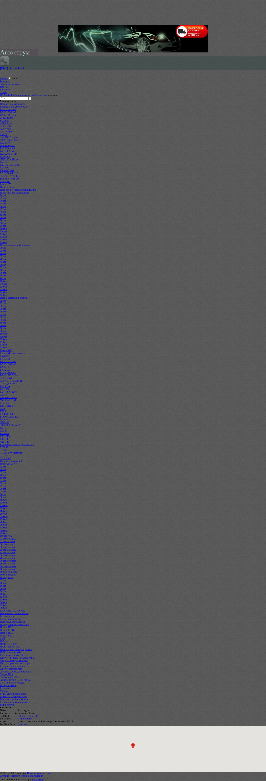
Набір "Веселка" (8, 644)
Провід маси (6, 577)
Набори (4, 641)
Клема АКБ (6, 350)
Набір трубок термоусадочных (16, 649)
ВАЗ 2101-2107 (8, 109)
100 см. (4, 500)
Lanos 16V (5, 184)
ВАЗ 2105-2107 (8, 361)
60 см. (3, 483)
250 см (3, 605)
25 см (3, 198)
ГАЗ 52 (3, 162)
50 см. (3, 477)
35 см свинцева (8, 549)
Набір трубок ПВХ (10, 646)
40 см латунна (7, 558)
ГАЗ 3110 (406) (7, 148)
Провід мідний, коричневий (14, 192)
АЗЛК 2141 (6, 126)
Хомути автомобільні (11, 668)
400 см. (4, 530)
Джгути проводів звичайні (14, 660)
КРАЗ (3, 411)
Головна (4, 81)
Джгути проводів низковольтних (17, 657)
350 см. (4, 527)
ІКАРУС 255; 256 (9, 416)
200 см (3, 602)
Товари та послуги (10, 84)
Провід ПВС (6, 627)
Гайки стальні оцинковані (13, 696)
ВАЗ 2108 (5, 367)
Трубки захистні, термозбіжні (15, 671)
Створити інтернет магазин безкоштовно (21, 776)
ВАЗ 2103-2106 (8, 364)
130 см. (4, 505)
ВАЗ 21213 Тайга (9, 375)
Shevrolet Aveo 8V (9, 176)
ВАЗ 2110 (5, 369)
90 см (3, 225)
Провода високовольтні (12, 104)
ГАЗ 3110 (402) (7, 145)
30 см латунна (7, 547)
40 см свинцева (8, 555)
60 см (3, 217)
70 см (3, 220)
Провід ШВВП (8, 630)
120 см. (4, 502)
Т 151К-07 (5, 458)
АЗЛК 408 (5, 129)
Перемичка (6, 536)
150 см (3, 242)
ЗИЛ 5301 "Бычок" (10, 425)
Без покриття (7, 616)
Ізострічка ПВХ (8, 685)
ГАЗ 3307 (5, 167)
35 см (3, 203)
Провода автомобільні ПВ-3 (14, 624)
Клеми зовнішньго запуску (14, 655)
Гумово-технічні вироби (12, 666)
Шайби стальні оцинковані (14, 702)
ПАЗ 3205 (5, 419)
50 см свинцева (8, 560)
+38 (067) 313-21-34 (28, 716)
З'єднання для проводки (12, 682)
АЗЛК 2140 (6, 123)
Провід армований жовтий (14, 297)
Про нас (4, 87)
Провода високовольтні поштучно (18, 189)
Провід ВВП (6, 635)
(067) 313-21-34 (12, 68)
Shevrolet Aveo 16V (10, 178)
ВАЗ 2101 (5, 358)
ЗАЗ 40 (3, 394)
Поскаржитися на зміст (39, 773)
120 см (3, 234)
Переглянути (24, 724)
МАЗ (2, 408)
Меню (15, 78)
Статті (3, 92)
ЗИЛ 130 (4, 422)
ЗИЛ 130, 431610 (9, 159)
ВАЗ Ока (4, 120)
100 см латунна (8, 574)
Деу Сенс (5, 403)
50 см (3, 212)
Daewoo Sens (7, 187)
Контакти (5, 89)
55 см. (3, 480)
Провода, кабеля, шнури (13, 621)
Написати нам (25, 718)
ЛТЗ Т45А (5, 436)
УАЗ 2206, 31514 (8, 153)
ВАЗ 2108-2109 (8, 112)
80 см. (3, 494)
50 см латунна (7, 563)
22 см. (3, 466)
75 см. (3, 491)
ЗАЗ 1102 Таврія (8, 137)
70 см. (3, 488)
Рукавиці (5, 688)
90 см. (3, 497)
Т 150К (4, 450)
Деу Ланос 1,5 (7, 405)
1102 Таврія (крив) (9, 140)
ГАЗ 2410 (5, 142)
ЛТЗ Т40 (4, 441)
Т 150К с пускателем (11, 452)
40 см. (3, 475)
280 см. (4, 522)
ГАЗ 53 (3, 430)
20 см (3, 195)
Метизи (4, 691)
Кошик (4, 78)
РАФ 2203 (5, 156)
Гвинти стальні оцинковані (14, 699)
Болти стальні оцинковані (13, 693)
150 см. (4, 508)
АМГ (2, 638)
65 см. (3, 486)
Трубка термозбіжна (10, 677)
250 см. (4, 519)
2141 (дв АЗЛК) (8, 383)
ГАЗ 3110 (5, 389)
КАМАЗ (4, 433)
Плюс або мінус (8, 464)
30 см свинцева (8, 544)
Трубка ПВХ (6, 674)
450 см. (4, 533)
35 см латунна (7, 552)
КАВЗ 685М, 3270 (9, 173)
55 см (3, 214)
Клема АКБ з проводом (12, 353)
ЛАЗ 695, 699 (7, 170)
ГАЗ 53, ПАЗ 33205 (10, 165)
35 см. (3, 472)
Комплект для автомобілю (13, 106)
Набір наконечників (10, 652)
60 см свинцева (8, 566)
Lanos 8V (5, 181)
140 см (3, 239)
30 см (3, 201)
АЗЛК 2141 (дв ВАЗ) (11, 381)
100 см (3, 228)
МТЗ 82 (4, 447)
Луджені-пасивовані (10, 619)
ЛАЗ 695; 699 (7, 414)
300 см (3, 608)
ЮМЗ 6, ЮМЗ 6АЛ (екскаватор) (17, 444)
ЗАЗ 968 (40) (6, 131)
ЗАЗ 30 (3, 134)
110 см (3, 231)
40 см (3, 206)
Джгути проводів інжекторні (15, 663)
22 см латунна (7, 541)
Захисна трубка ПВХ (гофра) (15, 680)
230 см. (4, 516)
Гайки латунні (7, 704)
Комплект (5, 356)
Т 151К (4, 455)
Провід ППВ (6, 632)
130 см (3, 237)
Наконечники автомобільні (14, 613)
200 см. (4, 513)
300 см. (4, 524)
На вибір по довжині (11, 461)
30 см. (3, 469)
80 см (3, 223)
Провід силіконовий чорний (15, 245)
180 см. (4, 511)
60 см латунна (7, 569)
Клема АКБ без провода (12, 610)
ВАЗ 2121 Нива (8, 115)
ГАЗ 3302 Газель (8, 151)
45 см (3, 209)
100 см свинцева (8, 572)
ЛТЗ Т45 (4, 439)
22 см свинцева (8, 538)
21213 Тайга (6, 117)
